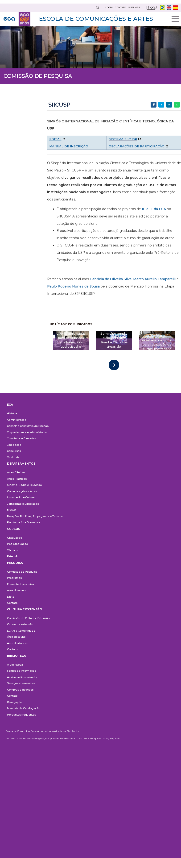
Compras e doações (20, 689)
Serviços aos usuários (21, 683)
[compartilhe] (153, 105)
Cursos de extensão (20, 624)
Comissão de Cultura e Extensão (28, 618)
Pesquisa (15, 563)
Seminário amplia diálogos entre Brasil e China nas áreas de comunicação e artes (114, 344)
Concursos (14, 451)
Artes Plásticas (17, 478)
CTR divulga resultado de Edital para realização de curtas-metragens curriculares (157, 344)
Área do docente (18, 643)
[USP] (151, 8)
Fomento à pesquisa (20, 584)
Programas (14, 577)
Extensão (13, 556)
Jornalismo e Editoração (23, 503)
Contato (12, 602)
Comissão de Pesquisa (22, 571)
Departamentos (21, 463)
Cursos (13, 529)
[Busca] (97, 7)
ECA (10, 404)
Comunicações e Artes (22, 491)
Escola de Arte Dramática (24, 522)
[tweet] (161, 105)
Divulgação (14, 702)
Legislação (14, 444)
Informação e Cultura (21, 497)
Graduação (14, 537)
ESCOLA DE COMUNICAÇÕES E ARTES (96, 18)
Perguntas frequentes (21, 714)
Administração (16, 419)
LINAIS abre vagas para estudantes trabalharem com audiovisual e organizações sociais (71, 344)
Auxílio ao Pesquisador (22, 677)
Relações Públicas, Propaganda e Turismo (35, 516)
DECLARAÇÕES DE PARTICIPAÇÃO (137, 146)
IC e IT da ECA (154, 209)
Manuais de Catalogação (23, 708)
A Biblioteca (15, 664)
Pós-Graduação (17, 544)
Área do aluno (16, 590)
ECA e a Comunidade (21, 630)
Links (10, 596)
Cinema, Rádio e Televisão (24, 485)
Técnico (12, 550)
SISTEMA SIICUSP (123, 139)
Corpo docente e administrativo (27, 432)
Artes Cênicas (16, 472)
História (12, 413)
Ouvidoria (13, 457)
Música (11, 510)
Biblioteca (16, 656)
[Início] (17, 19)
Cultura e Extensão (24, 609)
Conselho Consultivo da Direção (28, 426)
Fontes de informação (21, 670)
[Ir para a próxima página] (114, 365)
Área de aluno (16, 636)
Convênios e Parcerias (21, 438)
